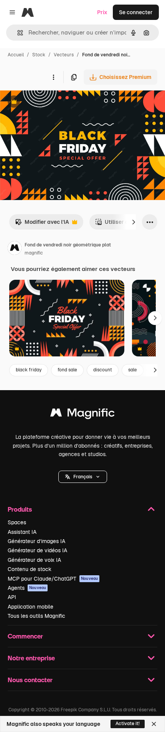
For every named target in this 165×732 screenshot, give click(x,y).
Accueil (16, 55)
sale (132, 370)
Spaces (17, 522)
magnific (34, 253)
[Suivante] (133, 222)
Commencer (25, 636)
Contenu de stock (29, 569)
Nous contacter (30, 680)
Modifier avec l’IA (42, 224)
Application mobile (30, 606)
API (12, 597)
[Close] (153, 724)
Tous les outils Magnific (36, 615)
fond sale (67, 370)
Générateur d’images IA (36, 541)
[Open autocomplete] (17, 33)
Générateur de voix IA (34, 559)
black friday (28, 370)
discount (102, 370)
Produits (20, 509)
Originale (50, 102)
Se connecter (136, 12)
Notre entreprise (31, 658)
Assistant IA (22, 531)
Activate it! (128, 724)
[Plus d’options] (53, 77)
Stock (38, 55)
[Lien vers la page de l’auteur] (14, 249)
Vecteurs (64, 55)
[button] (82, 477)
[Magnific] (82, 414)
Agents (27, 587)
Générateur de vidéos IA (37, 550)
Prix (102, 12)
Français (82, 477)
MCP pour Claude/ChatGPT (53, 578)
